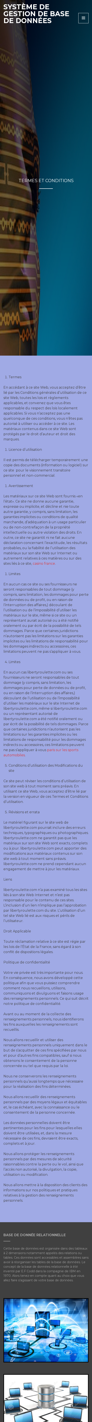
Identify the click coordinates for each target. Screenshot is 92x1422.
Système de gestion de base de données (36, 14)
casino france (44, 563)
